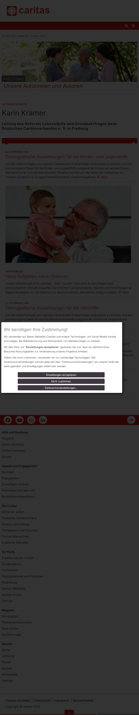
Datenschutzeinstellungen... (61, 387)
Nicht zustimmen (61, 381)
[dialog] (61, 357)
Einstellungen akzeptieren (61, 374)
